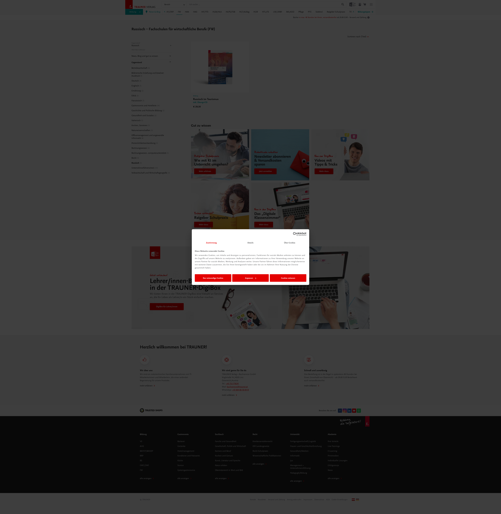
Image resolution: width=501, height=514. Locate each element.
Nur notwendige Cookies (213, 278)
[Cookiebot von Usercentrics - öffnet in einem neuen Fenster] (295, 234)
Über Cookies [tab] (289, 242)
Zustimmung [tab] (211, 242)
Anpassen (249, 278)
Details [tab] (250, 242)
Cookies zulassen (288, 278)
